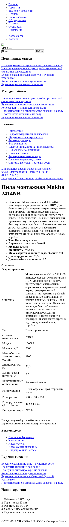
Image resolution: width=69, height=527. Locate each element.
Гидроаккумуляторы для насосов (28, 133)
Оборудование (17, 20)
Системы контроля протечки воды (29, 162)
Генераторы (15, 130)
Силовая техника (18, 153)
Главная (13, 4)
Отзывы (13, 13)
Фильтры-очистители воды (24, 156)
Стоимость (15, 26)
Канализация (16, 440)
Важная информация (21, 437)
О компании (15, 29)
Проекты (13, 23)
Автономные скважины (22, 446)
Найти (39, 51)
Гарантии (14, 7)
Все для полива (17, 143)
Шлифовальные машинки (24, 149)
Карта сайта (15, 35)
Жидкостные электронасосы (25, 137)
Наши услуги (16, 443)
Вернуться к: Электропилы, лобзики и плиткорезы (32, 178)
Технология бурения (20, 10)
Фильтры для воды (19, 140)
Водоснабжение (18, 17)
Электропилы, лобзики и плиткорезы (31, 146)
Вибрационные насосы (22, 449)
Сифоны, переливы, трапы (24, 159)
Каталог (13, 38)
